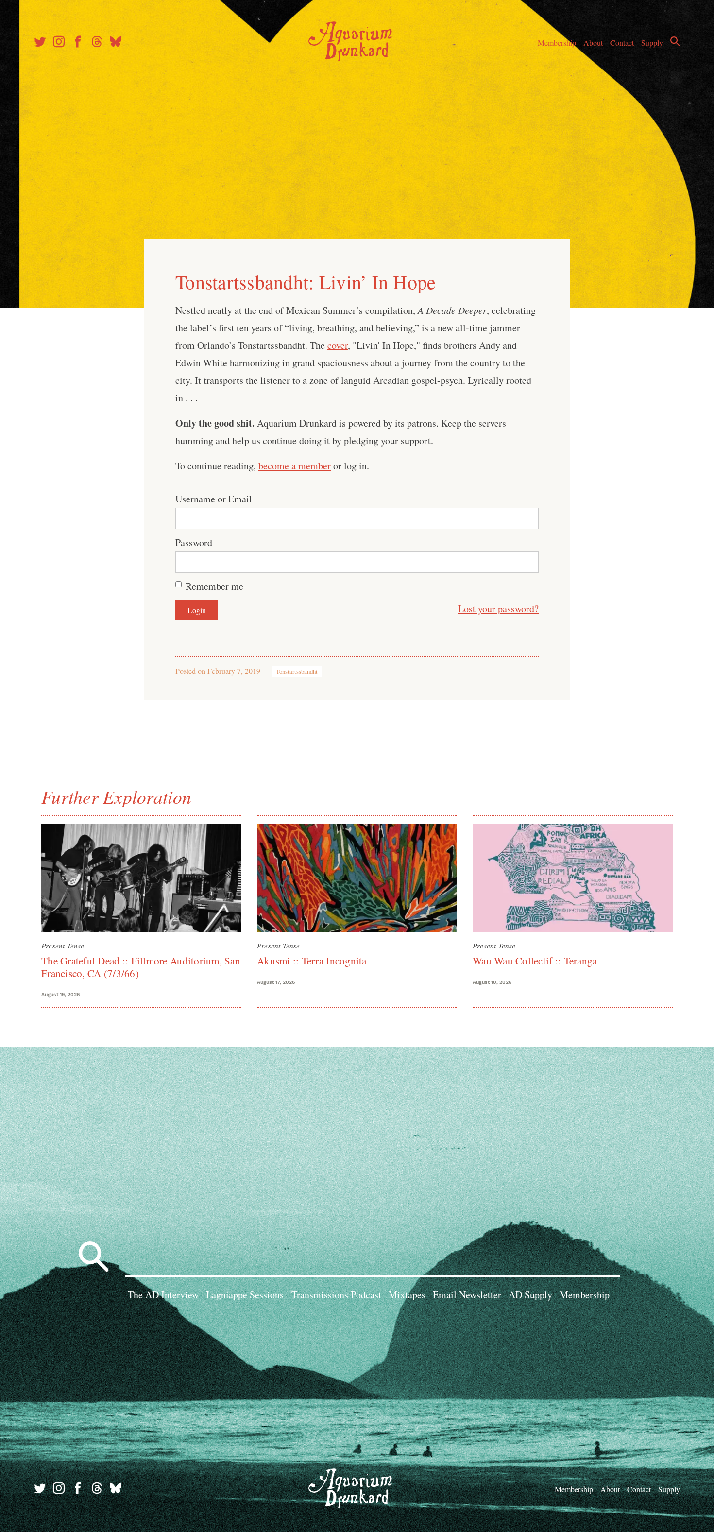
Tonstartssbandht (297, 671)
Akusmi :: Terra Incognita (312, 960)
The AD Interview (163, 1294)
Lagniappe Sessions (245, 1294)
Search (675, 41)
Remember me (214, 586)
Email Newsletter (467, 1294)
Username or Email (213, 498)
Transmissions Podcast (336, 1294)
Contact (622, 42)
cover (337, 345)
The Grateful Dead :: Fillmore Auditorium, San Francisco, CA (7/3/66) (140, 967)
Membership (557, 42)
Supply (652, 42)
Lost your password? (498, 608)
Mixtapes (407, 1294)
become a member (294, 465)
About (593, 42)
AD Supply (530, 1294)
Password (193, 542)
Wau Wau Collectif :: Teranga (535, 960)
